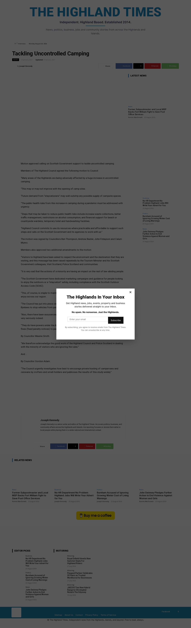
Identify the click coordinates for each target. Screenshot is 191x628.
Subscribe (116, 320)
